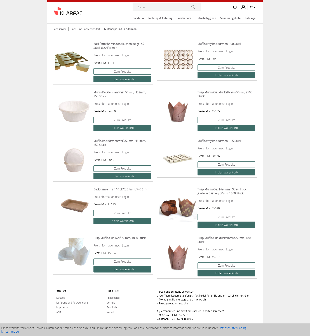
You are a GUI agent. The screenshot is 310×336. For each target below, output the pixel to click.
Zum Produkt (122, 72)
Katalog (60, 297)
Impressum (62, 307)
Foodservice (184, 18)
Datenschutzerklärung (232, 328)
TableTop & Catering (160, 18)
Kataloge (250, 18)
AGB (58, 312)
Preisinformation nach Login (111, 55)
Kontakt (111, 312)
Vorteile (111, 302)
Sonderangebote (230, 18)
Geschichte (113, 307)
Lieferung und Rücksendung (72, 302)
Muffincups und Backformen (120, 29)
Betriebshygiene (206, 18)
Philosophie (113, 297)
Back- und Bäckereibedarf (85, 29)
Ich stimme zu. (10, 331)
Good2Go (138, 18)
